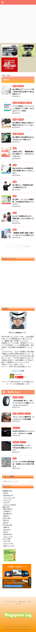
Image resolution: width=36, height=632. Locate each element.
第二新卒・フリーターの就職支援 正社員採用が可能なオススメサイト (23, 201)
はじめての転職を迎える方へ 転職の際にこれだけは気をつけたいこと (23, 218)
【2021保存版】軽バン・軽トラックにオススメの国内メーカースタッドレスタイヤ (23, 403)
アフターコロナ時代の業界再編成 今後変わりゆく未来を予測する (23, 464)
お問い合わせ (22, 601)
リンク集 (18, 603)
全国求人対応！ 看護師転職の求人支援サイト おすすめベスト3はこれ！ (23, 154)
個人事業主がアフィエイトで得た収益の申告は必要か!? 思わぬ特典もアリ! (23, 91)
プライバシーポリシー (10, 601)
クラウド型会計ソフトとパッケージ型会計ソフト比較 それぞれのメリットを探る (23, 108)
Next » (28, 246)
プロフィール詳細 (18, 371)
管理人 (29, 601)
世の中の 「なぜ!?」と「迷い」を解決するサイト (18, 626)
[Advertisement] (18, 24)
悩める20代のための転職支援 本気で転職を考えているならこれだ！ (23, 170)
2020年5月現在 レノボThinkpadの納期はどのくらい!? (22, 447)
